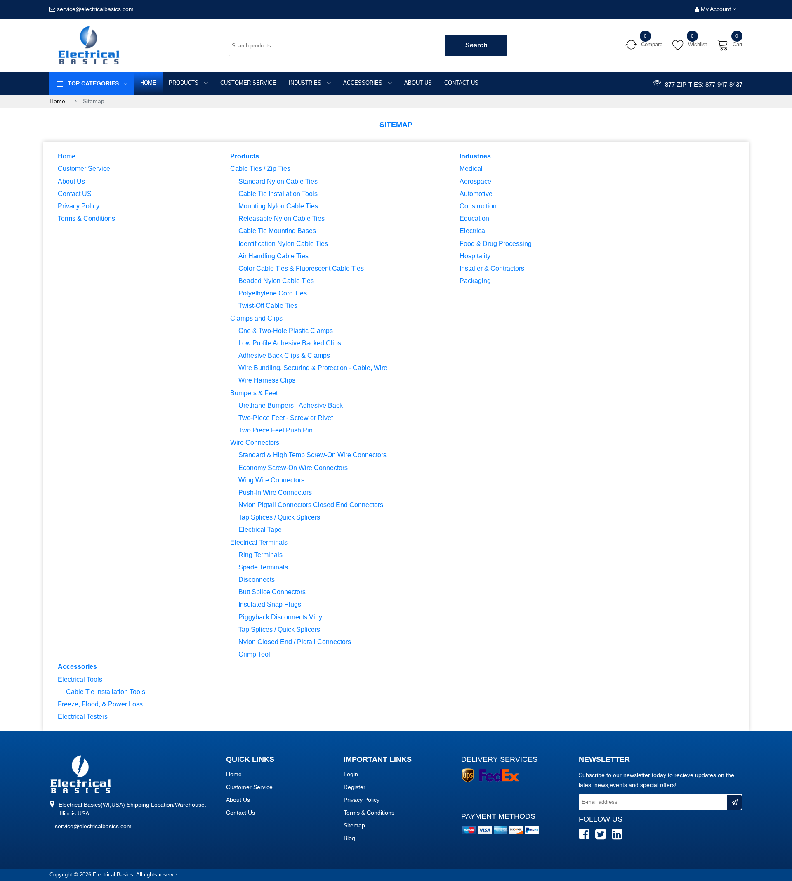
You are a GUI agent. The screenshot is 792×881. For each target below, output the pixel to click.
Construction (478, 206)
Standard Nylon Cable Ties (278, 181)
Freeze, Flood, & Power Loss (100, 704)
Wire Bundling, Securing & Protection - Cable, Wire (312, 367)
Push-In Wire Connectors (275, 492)
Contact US (461, 83)
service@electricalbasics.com (93, 826)
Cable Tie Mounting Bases (277, 230)
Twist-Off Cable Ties (267, 305)
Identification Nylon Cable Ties (283, 243)
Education (474, 218)
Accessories (363, 83)
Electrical (473, 230)
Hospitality (475, 256)
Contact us (240, 812)
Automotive (476, 193)
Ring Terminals (260, 554)
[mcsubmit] (734, 802)
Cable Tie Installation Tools (278, 193)
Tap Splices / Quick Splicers (279, 517)
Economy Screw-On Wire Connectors (293, 467)
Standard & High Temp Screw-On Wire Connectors (312, 454)
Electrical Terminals (259, 542)
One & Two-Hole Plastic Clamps (285, 330)
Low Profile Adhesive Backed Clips (289, 343)
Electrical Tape (260, 529)
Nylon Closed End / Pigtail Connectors (294, 641)
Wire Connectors (254, 442)
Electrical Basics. (114, 875)
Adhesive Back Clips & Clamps (284, 355)
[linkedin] (619, 838)
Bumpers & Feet (254, 393)
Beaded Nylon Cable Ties (276, 280)
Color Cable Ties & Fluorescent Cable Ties (301, 268)
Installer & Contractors (492, 268)
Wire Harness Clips (266, 380)
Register (354, 787)
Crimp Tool (254, 654)
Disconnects (256, 579)
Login (351, 774)
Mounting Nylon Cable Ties (278, 206)
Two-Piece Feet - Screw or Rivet (285, 417)
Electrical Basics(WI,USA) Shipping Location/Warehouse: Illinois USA (131, 809)
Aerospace (475, 181)
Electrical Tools (80, 679)
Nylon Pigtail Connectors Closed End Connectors (310, 504)
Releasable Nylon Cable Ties (281, 218)
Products (184, 83)
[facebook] (586, 838)
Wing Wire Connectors (271, 480)
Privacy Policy (78, 206)
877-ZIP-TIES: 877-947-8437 (703, 84)
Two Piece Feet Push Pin (275, 430)
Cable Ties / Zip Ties (260, 168)
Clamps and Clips (256, 318)
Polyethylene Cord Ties (272, 293)
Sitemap (354, 825)
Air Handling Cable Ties (273, 256)
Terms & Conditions (86, 218)
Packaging (475, 280)
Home (148, 83)
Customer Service (248, 83)
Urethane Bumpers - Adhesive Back (290, 405)
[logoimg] (80, 773)
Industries (306, 83)
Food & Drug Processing (496, 243)
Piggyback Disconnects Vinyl (281, 617)
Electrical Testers (83, 716)
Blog (349, 838)
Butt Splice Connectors (272, 591)
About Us (418, 83)
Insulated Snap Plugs (269, 604)
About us (238, 799)
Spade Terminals (263, 567)
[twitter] (602, 838)
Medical (471, 168)
